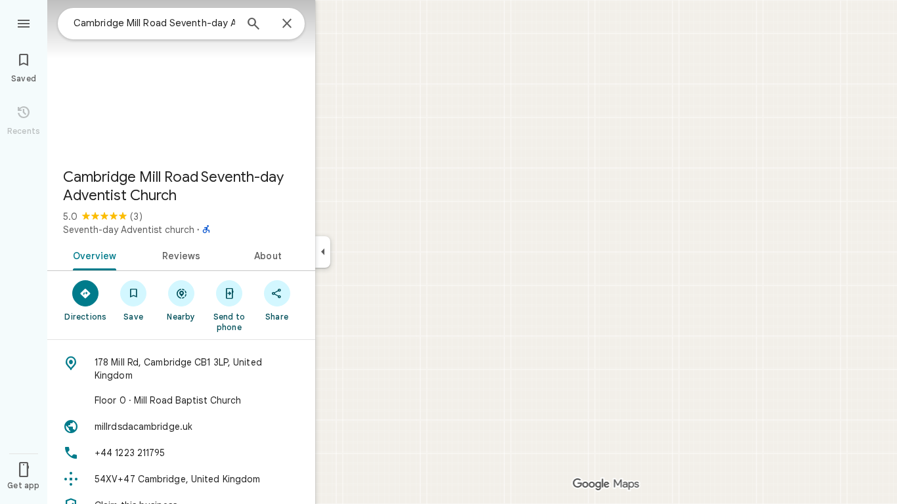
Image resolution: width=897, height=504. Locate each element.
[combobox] (154, 23)
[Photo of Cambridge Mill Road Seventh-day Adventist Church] (181, 79)
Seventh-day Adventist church (128, 230)
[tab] (92, 254)
